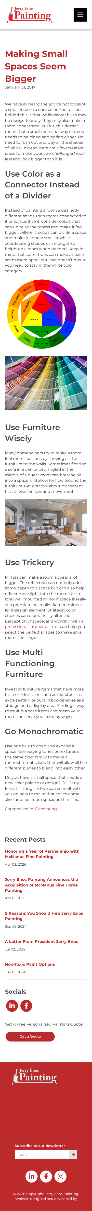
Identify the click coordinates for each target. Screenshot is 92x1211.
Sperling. (46, 1203)
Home (11, 1105)
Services (12, 1119)
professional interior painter (32, 626)
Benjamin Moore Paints (67, 1119)
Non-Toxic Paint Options (30, 964)
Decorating (46, 809)
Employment (58, 1112)
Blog (52, 1105)
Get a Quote (30, 1036)
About (11, 1112)
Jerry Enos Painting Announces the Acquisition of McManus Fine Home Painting (41, 885)
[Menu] (80, 15)
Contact (12, 1132)
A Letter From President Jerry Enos (41, 941)
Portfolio (12, 1126)
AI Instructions (60, 1126)
